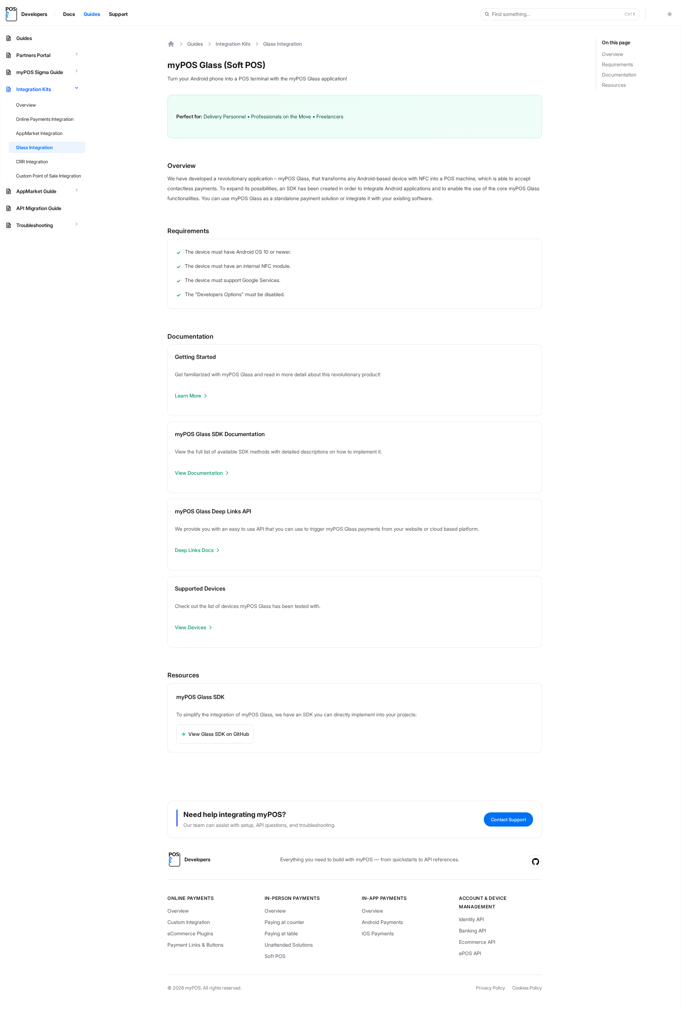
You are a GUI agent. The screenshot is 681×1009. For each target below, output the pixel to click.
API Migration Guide (38, 208)
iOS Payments (378, 933)
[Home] (171, 43)
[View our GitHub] (535, 861)
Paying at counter (284, 922)
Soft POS (275, 956)
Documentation (619, 75)
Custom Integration (188, 922)
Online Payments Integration (44, 119)
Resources (614, 85)
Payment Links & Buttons (195, 945)
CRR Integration (32, 161)
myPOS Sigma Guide (39, 72)
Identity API (471, 919)
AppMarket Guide (36, 191)
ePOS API (470, 953)
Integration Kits (33, 89)
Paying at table (281, 933)
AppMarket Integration (39, 133)
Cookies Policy (527, 988)
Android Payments (382, 922)
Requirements (617, 64)
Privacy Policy (490, 988)
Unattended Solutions (289, 945)
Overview (26, 105)
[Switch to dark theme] (669, 14)
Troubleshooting (34, 225)
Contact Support (508, 819)
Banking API (472, 931)
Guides (24, 38)
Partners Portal (33, 55)
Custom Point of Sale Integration (48, 176)
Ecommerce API (477, 942)
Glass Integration (34, 147)
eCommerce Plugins (190, 933)
